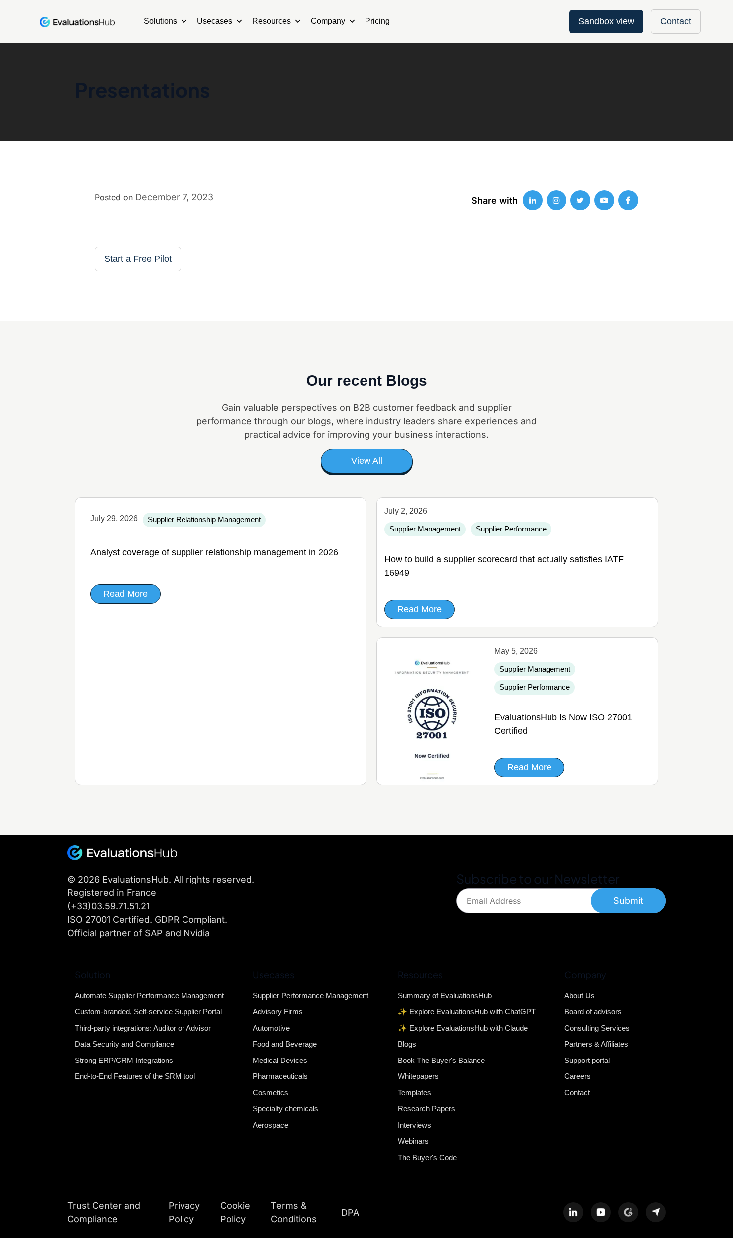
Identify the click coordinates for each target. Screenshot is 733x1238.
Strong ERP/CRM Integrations (124, 1060)
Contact (675, 21)
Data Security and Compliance (124, 1044)
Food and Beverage (285, 1044)
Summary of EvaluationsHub (445, 995)
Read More (125, 594)
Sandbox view (606, 21)
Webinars (413, 1141)
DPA (350, 1212)
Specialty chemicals (285, 1108)
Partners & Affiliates (596, 1044)
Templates (414, 1092)
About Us (579, 995)
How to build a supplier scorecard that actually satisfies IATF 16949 (504, 566)
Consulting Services (597, 1028)
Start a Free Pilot (138, 259)
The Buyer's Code (427, 1157)
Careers (577, 1076)
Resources (271, 21)
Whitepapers (418, 1076)
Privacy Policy (184, 1212)
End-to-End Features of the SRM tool (135, 1076)
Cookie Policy (235, 1212)
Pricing (377, 21)
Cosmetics (270, 1092)
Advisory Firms (278, 1011)
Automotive (271, 1028)
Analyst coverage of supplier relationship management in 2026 (214, 552)
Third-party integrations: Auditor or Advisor (143, 1028)
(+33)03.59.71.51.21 (108, 906)
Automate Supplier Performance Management (149, 995)
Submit (628, 900)
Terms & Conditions (294, 1212)
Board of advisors (593, 1011)
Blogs (407, 1044)
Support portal (587, 1060)
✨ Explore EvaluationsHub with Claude (463, 1028)
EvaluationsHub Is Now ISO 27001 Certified (563, 724)
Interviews (414, 1125)
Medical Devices (280, 1060)
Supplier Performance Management (310, 995)
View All (366, 461)
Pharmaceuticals (280, 1076)
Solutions (160, 21)
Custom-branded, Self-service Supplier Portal (148, 1011)
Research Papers (426, 1108)
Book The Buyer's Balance (441, 1060)
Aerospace (270, 1125)
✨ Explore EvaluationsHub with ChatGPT (467, 1011)
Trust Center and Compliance (103, 1212)
